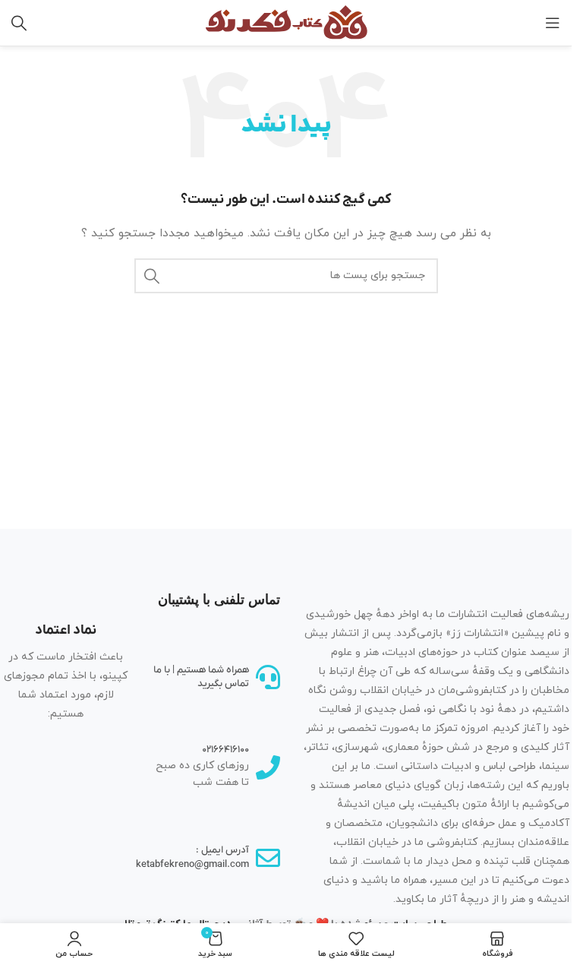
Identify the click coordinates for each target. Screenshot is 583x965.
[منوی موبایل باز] (552, 23)
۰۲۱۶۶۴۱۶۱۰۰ (225, 749)
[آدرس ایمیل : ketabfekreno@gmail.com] (268, 858)
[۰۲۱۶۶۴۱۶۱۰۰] (268, 767)
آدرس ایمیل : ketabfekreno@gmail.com (192, 856)
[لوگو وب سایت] (286, 21)
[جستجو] (19, 23)
